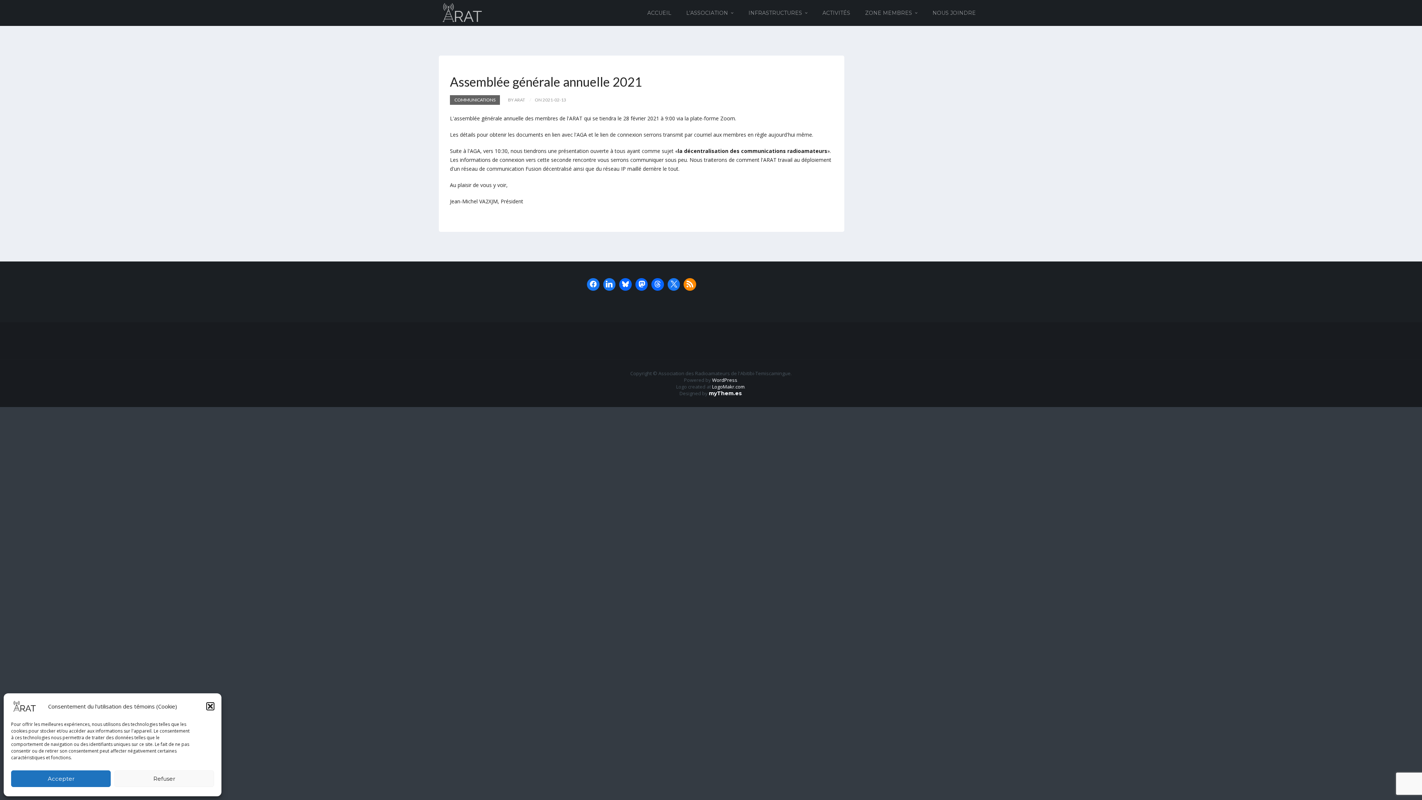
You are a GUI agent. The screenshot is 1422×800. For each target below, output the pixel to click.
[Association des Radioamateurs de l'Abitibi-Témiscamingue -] (462, 12)
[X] (674, 284)
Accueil (659, 13)
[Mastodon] (642, 284)
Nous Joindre (954, 13)
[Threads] (658, 284)
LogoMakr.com (728, 386)
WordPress (724, 380)
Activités (836, 13)
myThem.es (725, 393)
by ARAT (516, 100)
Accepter (61, 778)
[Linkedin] (609, 284)
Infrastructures (775, 13)
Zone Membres (888, 13)
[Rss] (690, 284)
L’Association (707, 13)
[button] (210, 706)
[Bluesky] (625, 284)
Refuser (164, 778)
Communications (474, 100)
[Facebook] (593, 284)
